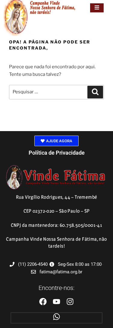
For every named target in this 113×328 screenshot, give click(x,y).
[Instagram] (70, 301)
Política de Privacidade (57, 153)
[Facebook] (43, 301)
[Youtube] (56, 301)
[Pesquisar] (95, 92)
